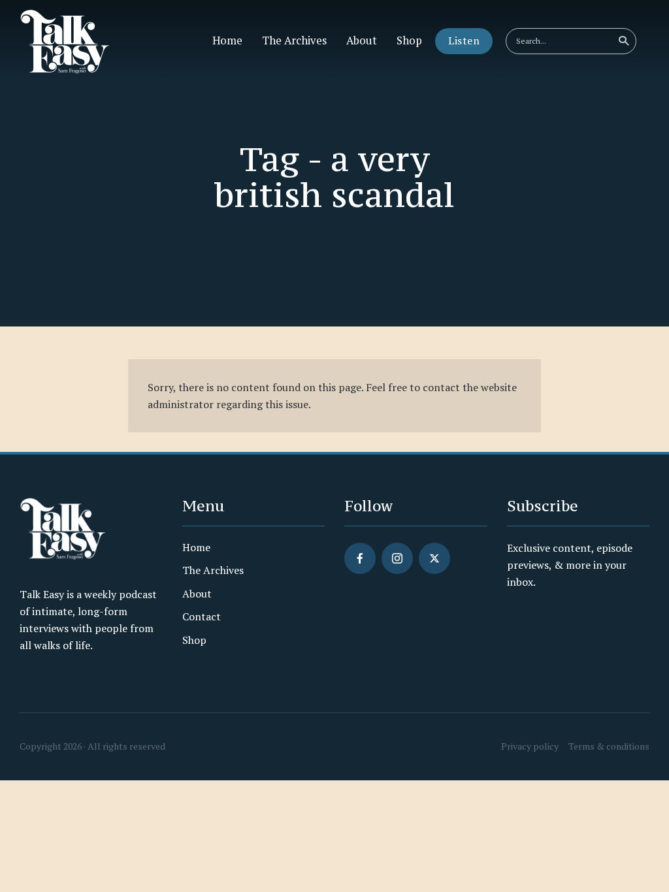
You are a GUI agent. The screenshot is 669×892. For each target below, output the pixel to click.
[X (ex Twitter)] (434, 558)
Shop (409, 40)
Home (227, 40)
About (361, 40)
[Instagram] (397, 558)
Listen (464, 40)
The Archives (294, 40)
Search (623, 41)
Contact (201, 616)
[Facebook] (360, 558)
